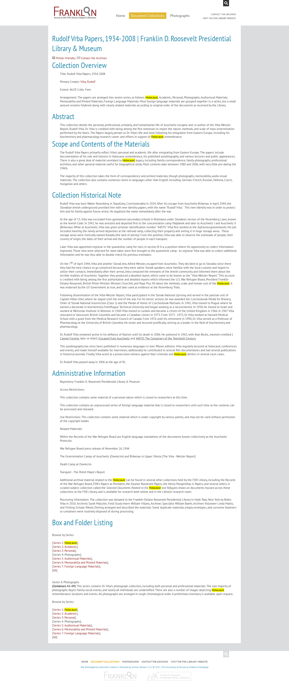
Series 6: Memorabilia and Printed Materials (80, 562)
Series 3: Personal (64, 551)
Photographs (180, 15)
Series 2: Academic (65, 547)
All (54, 570)
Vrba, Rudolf (87, 82)
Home (120, 15)
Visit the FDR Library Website (219, 18)
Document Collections (147, 15)
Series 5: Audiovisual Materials (72, 558)
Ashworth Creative (108, 667)
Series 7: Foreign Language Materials (76, 566)
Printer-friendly (65, 58)
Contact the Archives (223, 14)
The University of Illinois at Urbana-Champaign (185, 667)
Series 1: (65, 543)
